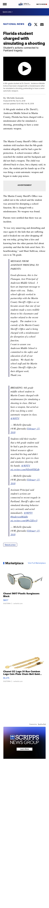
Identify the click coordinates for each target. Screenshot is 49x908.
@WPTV (14, 418)
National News (13, 24)
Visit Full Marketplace (37, 563)
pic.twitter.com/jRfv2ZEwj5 (23, 520)
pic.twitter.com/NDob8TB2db (24, 469)
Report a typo (10, 545)
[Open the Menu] (4, 4)
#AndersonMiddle (19, 516)
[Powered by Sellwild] (42, 724)
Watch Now (41, 4)
